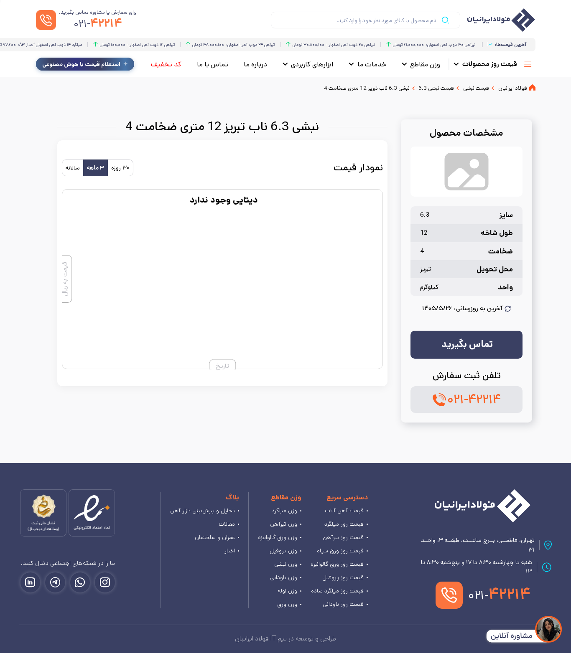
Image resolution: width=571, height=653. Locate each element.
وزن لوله (287, 591)
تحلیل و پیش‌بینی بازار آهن (202, 510)
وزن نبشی (285, 564)
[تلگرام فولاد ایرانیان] (55, 582)
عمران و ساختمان (215, 537)
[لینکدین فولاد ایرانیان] (30, 582)
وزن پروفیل (283, 551)
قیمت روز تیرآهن (343, 537)
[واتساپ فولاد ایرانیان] (80, 582)
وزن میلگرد (284, 510)
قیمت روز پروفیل (343, 577)
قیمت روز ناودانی (343, 604)
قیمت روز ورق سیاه (340, 551)
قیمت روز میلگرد (344, 524)
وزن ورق (287, 604)
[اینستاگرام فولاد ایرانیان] (105, 582)
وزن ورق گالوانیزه (277, 537)
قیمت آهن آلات (344, 510)
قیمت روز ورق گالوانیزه (337, 564)
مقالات (227, 524)
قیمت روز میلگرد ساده (337, 591)
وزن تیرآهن (283, 524)
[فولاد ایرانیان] (482, 505)
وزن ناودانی (283, 577)
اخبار (229, 551)
